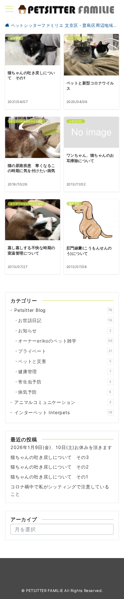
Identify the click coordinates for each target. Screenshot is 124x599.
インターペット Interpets (63, 412)
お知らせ (64, 330)
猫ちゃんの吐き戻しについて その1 (49, 476)
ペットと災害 (64, 361)
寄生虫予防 (65, 381)
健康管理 (64, 371)
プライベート (65, 351)
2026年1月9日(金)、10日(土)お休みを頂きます (61, 447)
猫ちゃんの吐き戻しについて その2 (49, 466)
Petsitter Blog (63, 310)
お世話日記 (65, 320)
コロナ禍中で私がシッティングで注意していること (59, 490)
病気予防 (65, 392)
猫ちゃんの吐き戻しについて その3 (49, 457)
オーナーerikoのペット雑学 (65, 340)
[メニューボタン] (9, 9)
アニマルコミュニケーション (63, 402)
